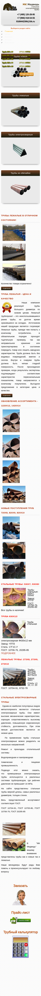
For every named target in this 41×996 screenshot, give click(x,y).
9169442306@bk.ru (25, 21)
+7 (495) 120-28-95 (26, 14)
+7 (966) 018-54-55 (26, 18)
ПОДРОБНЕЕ (8, 653)
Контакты (9, 42)
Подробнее (26, 74)
